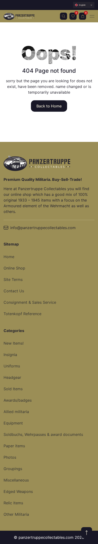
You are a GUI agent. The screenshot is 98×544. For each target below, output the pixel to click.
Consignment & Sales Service (30, 302)
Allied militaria (16, 411)
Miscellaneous (16, 480)
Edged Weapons (18, 491)
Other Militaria (16, 514)
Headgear (12, 377)
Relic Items (13, 503)
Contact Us (14, 291)
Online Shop (14, 268)
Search (63, 16)
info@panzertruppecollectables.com (43, 227)
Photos (10, 457)
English (82, 5)
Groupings (13, 468)
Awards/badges (18, 400)
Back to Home (49, 106)
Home (9, 256)
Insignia (10, 354)
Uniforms (12, 366)
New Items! (14, 343)
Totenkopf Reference (22, 313)
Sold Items (13, 388)
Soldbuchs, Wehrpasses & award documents (43, 434)
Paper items (14, 445)
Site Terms (13, 279)
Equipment (13, 423)
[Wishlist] (73, 16)
